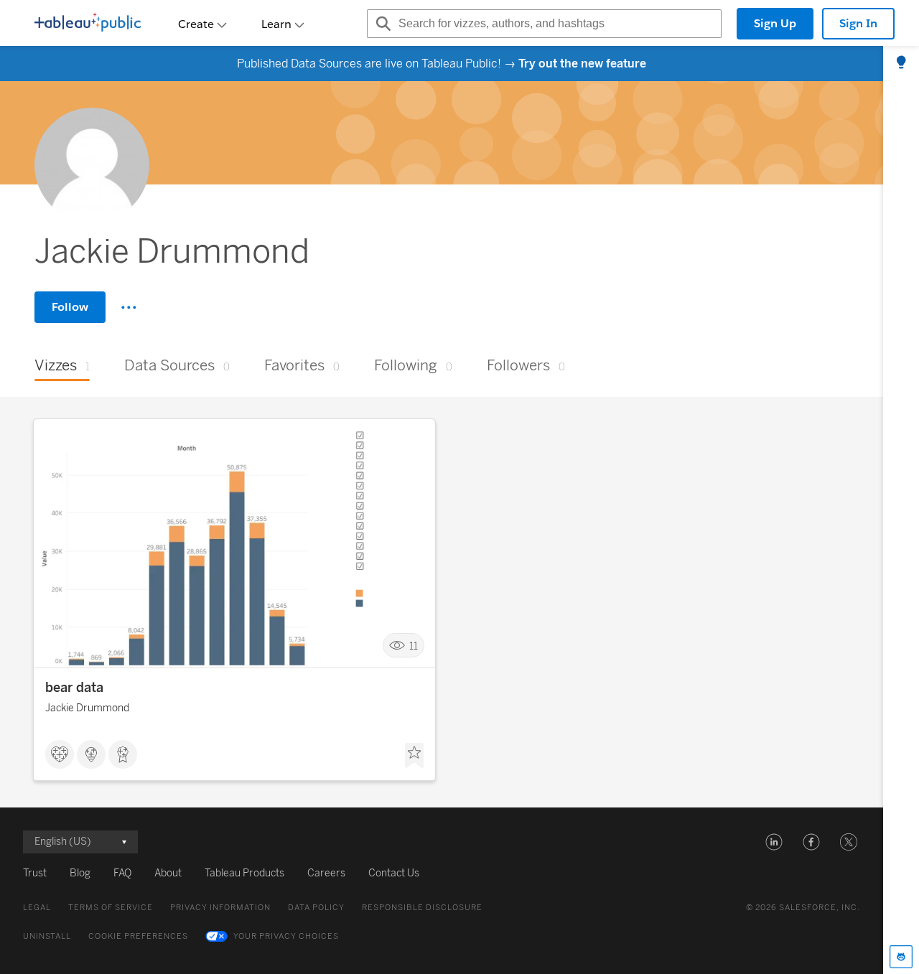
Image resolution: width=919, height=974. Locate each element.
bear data (74, 688)
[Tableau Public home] (87, 23)
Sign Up (775, 23)
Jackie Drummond (87, 708)
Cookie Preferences (138, 936)
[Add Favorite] (414, 756)
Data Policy (316, 907)
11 (413, 646)
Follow (70, 306)
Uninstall (47, 936)
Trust (35, 873)
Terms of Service (110, 907)
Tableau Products (244, 873)
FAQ (122, 873)
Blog (80, 873)
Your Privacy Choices (286, 936)
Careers (326, 873)
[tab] (901, 63)
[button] (773, 841)
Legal (37, 907)
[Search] (381, 23)
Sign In (858, 23)
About (168, 873)
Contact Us (393, 873)
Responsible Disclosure (422, 907)
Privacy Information (220, 907)
